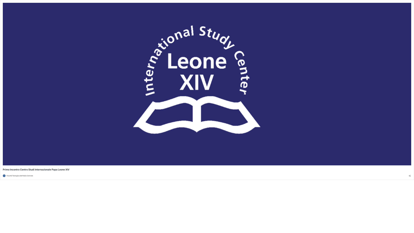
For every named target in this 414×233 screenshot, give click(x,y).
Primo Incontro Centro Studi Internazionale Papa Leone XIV (36, 169)
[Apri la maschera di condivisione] (409, 175)
